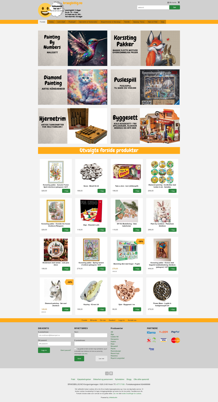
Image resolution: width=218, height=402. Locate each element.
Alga (112, 334)
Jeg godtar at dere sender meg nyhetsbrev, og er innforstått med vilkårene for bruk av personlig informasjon (90, 351)
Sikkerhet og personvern (103, 379)
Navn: (76, 332)
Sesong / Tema (138, 22)
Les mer (101, 358)
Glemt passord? (66, 350)
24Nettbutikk (113, 397)
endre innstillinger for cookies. (132, 393)
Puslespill (72, 22)
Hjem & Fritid (152, 22)
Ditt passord (42, 340)
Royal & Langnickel (117, 358)
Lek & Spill (61, 22)
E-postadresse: (79, 340)
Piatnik (113, 348)
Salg (162, 22)
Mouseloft (114, 346)
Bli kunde (93, 320)
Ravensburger (116, 351)
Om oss (103, 320)
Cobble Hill (114, 336)
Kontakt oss (132, 320)
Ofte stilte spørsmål (141, 379)
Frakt (73, 379)
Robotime (114, 356)
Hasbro (113, 341)
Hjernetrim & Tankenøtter (88, 22)
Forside (42, 22)
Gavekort (112, 320)
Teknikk (127, 22)
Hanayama (115, 339)
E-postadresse (43, 332)
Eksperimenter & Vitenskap (110, 22)
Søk (174, 7)
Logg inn (122, 320)
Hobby (51, 22)
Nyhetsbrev (119, 379)
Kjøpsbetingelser (84, 379)
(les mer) (84, 353)
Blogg (129, 379)
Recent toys (115, 353)
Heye (112, 344)
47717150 (120, 384)
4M (112, 332)
